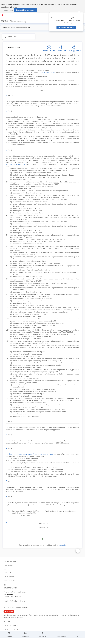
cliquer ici (62, 545)
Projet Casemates (9, 581)
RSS (5, 570)
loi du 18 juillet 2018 (46, 72)
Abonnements (8, 566)
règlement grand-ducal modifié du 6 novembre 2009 (31, 454)
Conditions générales (11, 625)
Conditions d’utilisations (11, 629)
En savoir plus (7, 10)
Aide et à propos (9, 577)
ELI (5, 585)
